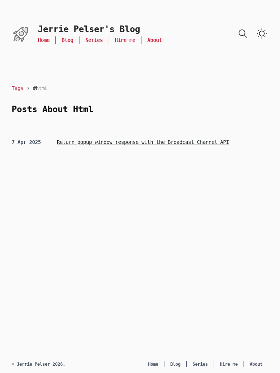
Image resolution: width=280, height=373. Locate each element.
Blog (67, 40)
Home (44, 40)
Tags (17, 88)
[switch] (261, 33)
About (154, 40)
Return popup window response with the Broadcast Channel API (143, 142)
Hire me (125, 40)
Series (94, 40)
